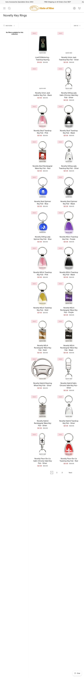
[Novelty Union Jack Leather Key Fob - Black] (42, 79)
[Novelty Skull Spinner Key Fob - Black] (69, 187)
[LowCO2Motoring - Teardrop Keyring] (42, 43)
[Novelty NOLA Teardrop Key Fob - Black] (69, 258)
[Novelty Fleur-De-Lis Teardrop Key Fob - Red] (69, 444)
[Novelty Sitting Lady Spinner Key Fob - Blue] (42, 223)
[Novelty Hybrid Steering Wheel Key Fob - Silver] (42, 369)
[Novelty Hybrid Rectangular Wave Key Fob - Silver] (42, 407)
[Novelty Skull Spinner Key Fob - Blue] (42, 187)
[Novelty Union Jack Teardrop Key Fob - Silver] (69, 43)
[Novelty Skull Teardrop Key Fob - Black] (69, 116)
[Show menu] (4, 8)
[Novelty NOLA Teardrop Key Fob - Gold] (42, 294)
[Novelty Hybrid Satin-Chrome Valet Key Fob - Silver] (69, 369)
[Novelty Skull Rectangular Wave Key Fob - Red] (42, 152)
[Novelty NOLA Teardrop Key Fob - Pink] (42, 258)
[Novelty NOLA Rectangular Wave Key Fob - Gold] (42, 331)
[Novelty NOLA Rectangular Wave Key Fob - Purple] (69, 294)
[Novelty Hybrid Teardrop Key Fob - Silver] (69, 407)
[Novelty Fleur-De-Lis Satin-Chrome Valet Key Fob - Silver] (42, 444)
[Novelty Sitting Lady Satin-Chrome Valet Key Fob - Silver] (69, 79)
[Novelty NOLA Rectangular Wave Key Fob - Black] (69, 331)
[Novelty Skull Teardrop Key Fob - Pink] (42, 116)
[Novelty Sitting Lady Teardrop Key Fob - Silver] (69, 152)
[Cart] (79, 8)
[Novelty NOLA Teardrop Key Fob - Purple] (69, 223)
